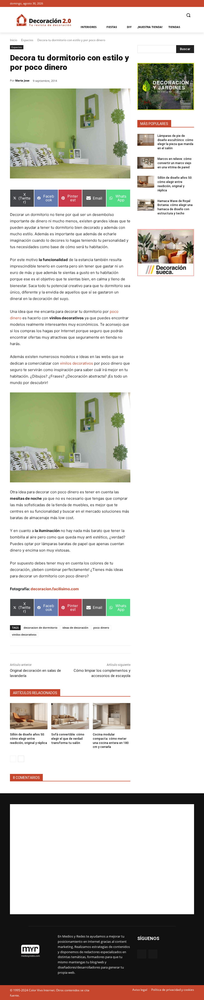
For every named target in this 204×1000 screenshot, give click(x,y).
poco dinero (101, 627)
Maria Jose (22, 80)
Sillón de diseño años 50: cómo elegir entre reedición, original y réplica (28, 739)
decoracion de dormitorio (40, 627)
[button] (188, 15)
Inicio (13, 40)
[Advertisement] (102, 859)
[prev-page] (13, 759)
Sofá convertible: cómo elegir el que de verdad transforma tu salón (67, 739)
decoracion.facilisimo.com (55, 589)
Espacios (27, 40)
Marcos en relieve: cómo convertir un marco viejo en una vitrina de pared (174, 163)
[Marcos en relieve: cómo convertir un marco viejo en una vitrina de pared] (145, 163)
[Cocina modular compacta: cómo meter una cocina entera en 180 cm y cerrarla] (111, 716)
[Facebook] (184, 3)
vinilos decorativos (76, 363)
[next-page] (21, 759)
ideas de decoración (75, 627)
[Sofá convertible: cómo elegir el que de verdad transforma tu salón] (70, 716)
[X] (191, 3)
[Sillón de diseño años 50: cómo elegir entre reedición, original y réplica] (29, 716)
